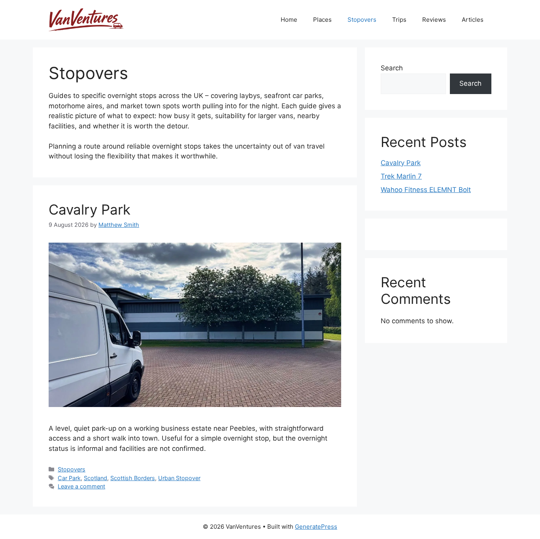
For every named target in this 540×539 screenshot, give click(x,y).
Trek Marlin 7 (401, 176)
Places (322, 19)
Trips (399, 19)
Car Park (69, 478)
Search (392, 68)
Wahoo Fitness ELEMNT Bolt (426, 190)
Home (289, 19)
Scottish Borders (132, 478)
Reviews (434, 19)
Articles (472, 19)
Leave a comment (81, 486)
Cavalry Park (89, 209)
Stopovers (361, 19)
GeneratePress (316, 526)
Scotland (95, 478)
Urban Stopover (179, 478)
